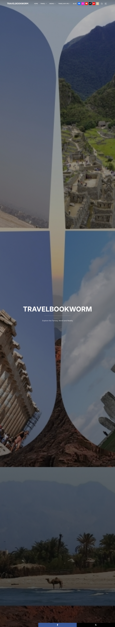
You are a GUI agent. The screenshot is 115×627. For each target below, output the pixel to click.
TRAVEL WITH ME (63, 3)
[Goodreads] (97, 3)
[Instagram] (83, 3)
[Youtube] (86, 3)
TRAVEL (42, 3)
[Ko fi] (94, 3)
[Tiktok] (90, 3)
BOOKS (52, 3)
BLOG (74, 3)
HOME (36, 3)
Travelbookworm (17, 3)
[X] (96, 625)
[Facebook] (79, 3)
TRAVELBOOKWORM (57, 309)
